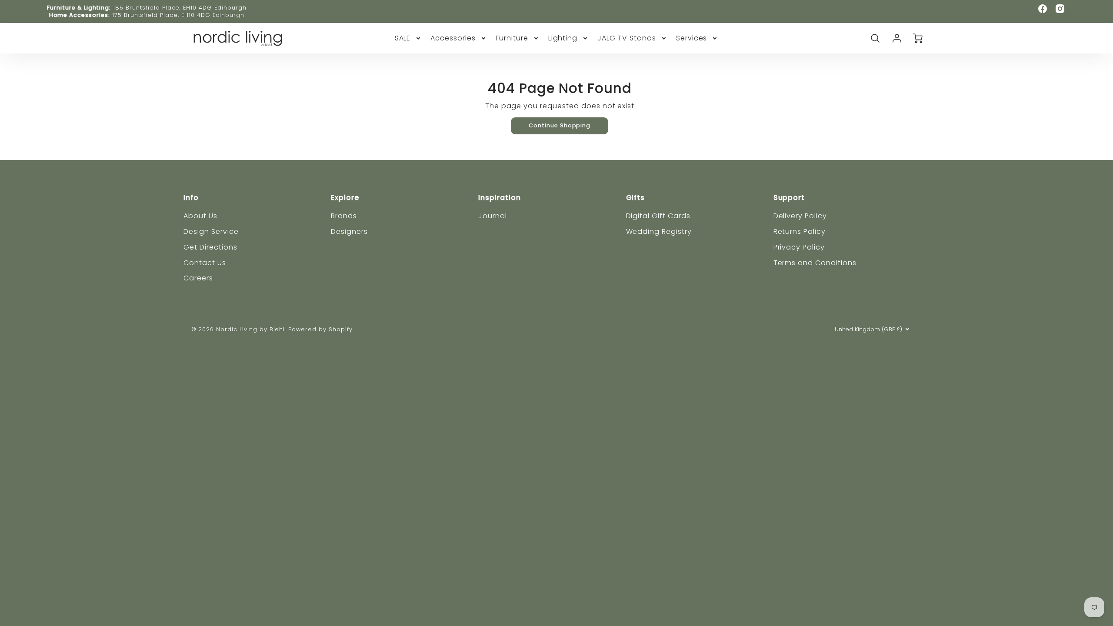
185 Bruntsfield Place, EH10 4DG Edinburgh (179, 7)
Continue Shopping (559, 125)
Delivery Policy (800, 216)
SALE (403, 38)
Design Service (210, 231)
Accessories (453, 38)
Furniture (512, 38)
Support (789, 198)
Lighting (563, 38)
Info (191, 198)
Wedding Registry (659, 231)
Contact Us (204, 263)
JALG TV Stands (626, 38)
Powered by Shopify (320, 329)
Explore (345, 198)
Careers (198, 278)
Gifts (635, 198)
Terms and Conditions (814, 263)
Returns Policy (799, 231)
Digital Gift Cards (658, 216)
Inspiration (499, 198)
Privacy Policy (799, 247)
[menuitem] (408, 38)
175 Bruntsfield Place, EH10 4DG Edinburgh (178, 15)
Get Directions (210, 247)
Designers (349, 231)
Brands (344, 216)
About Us (200, 216)
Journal (492, 216)
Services (691, 38)
